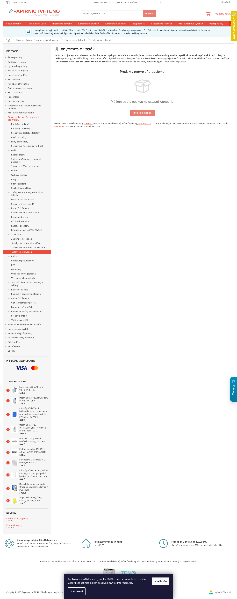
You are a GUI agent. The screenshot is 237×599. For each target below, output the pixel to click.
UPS (13, 265)
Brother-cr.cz (144, 123)
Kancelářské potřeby (18, 75)
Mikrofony (16, 269)
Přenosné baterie (19, 217)
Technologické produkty (23, 278)
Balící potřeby (15, 342)
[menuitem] (13, 23)
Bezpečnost (14, 79)
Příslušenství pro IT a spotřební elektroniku (23, 119)
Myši (13, 150)
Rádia (14, 256)
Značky (11, 351)
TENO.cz (88, 123)
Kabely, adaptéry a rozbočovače (27, 311)
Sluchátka (16, 234)
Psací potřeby (15, 92)
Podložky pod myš (20, 124)
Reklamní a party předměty (21, 337)
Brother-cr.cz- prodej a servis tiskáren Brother (62, 561)
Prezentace (13, 97)
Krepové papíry (14, 525)
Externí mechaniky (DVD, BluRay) (26, 230)
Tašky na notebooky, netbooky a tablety (27, 194)
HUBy (13, 179)
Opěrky (15, 170)
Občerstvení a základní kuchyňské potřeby (24, 107)
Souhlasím (160, 581)
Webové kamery (19, 175)
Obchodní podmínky (127, 2)
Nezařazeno (14, 346)
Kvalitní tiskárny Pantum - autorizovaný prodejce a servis (169, 561)
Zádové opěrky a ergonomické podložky (26, 161)
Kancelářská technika (18, 84)
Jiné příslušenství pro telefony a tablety (27, 284)
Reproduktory (18, 154)
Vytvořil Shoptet (223, 592)
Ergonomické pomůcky (22, 307)
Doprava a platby (102, 2)
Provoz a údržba (16, 101)
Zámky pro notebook (21, 239)
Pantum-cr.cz (60, 126)
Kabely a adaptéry (20, 226)
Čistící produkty (19, 137)
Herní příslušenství (20, 208)
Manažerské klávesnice (22, 199)
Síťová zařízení (18, 183)
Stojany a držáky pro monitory (26, 166)
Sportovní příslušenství (22, 260)
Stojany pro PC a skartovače (25, 212)
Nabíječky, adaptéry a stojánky (26, 294)
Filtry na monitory (19, 141)
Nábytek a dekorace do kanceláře (24, 324)
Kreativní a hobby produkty (21, 112)
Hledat (149, 13)
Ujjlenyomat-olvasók (22, 252)
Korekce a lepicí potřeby (20, 333)
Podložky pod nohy (20, 128)
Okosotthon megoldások (23, 273)
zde (130, 583)
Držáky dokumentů (20, 221)
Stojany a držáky (19, 316)
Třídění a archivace (17, 62)
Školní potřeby (15, 57)
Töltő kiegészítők (20, 320)
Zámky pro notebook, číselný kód (28, 247)
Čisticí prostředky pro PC (23, 302)
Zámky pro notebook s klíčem (26, 243)
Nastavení (77, 591)
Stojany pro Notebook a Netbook (27, 146)
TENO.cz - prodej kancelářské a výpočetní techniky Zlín (113, 561)
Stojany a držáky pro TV (22, 204)
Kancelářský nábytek (18, 329)
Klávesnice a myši (20, 289)
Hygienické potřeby (17, 66)
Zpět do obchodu (142, 112)
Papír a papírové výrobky (20, 88)
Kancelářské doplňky (18, 70)
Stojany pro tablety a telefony (25, 133)
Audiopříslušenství (20, 298)
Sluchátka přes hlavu (21, 188)
